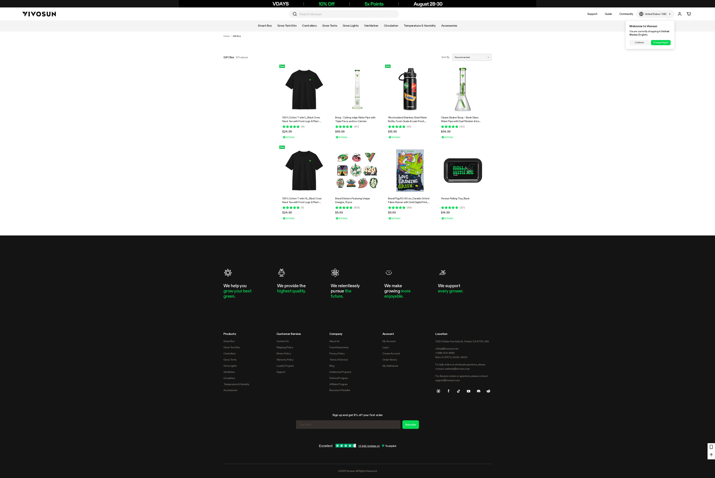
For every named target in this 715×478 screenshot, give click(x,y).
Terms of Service (338, 359)
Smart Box (229, 341)
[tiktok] (458, 391)
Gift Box (237, 36)
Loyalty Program (285, 365)
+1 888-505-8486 (445, 352)
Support (592, 13)
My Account (389, 341)
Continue (639, 42)
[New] (304, 89)
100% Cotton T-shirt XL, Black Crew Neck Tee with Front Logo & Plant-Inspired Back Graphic (302, 202)
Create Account (391, 353)
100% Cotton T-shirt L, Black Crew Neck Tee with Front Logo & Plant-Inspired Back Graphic (301, 121)
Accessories (230, 390)
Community (626, 13)
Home (226, 36)
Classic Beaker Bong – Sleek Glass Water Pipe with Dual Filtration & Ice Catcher (460, 121)
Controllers (229, 353)
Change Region (660, 42)
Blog (331, 365)
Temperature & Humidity (236, 384)
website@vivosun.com (457, 368)
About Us (334, 341)
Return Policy (284, 353)
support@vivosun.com (447, 380)
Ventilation (229, 371)
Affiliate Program (338, 384)
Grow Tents (229, 359)
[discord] (478, 391)
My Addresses (390, 365)
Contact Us (283, 341)
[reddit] (488, 391)
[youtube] (468, 391)
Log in (385, 347)
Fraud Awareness (339, 347)
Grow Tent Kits (231, 347)
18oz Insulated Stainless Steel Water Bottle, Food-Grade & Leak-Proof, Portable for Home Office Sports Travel (409, 121)
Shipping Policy (285, 347)
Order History (389, 359)
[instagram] (438, 391)
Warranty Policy (285, 359)
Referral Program (338, 378)
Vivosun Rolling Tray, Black (455, 198)
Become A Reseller (339, 390)
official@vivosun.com (447, 348)
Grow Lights (230, 365)
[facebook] (448, 391)
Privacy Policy (336, 353)
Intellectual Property (340, 371)
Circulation (229, 378)
